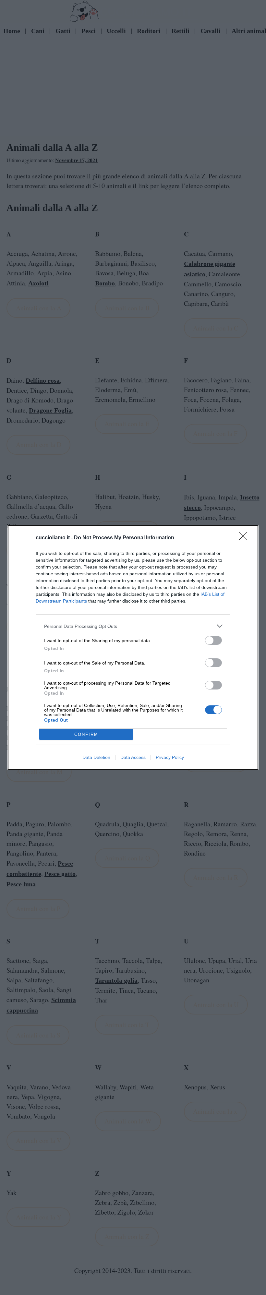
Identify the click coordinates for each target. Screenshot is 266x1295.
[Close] (245, 538)
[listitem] (133, 626)
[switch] (213, 640)
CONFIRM (86, 734)
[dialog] (133, 647)
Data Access (133, 757)
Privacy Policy (170, 757)
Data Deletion (96, 757)
